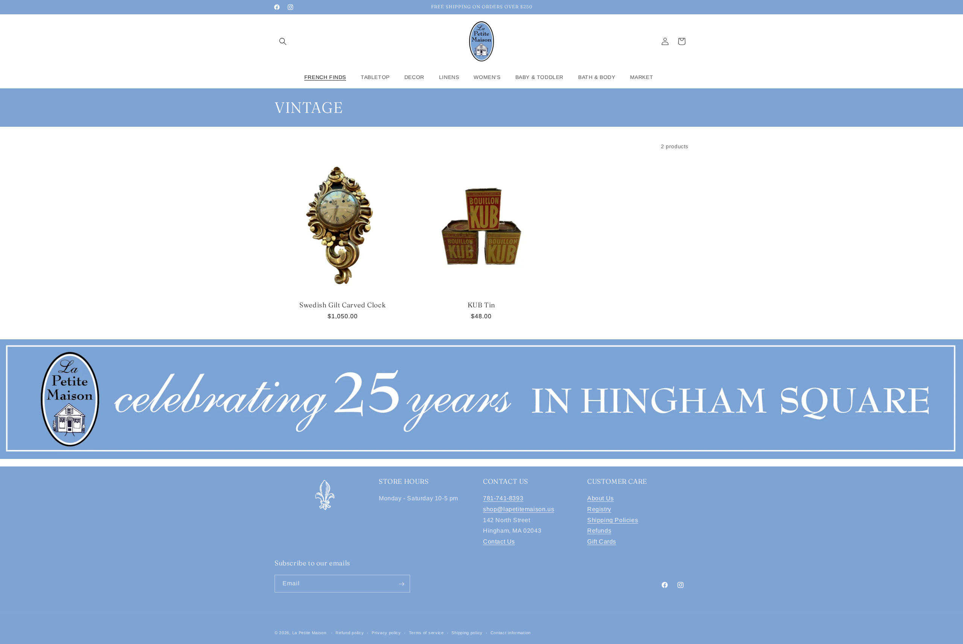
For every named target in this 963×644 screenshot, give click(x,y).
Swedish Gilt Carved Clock (342, 305)
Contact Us (499, 541)
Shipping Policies (612, 520)
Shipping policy (467, 632)
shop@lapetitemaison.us (518, 509)
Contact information (511, 632)
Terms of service (426, 632)
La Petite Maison (309, 632)
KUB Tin (481, 305)
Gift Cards (601, 541)
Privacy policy (386, 632)
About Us (600, 498)
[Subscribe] (401, 584)
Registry (599, 509)
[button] (283, 41)
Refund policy (350, 632)
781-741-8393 (503, 498)
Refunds (599, 531)
